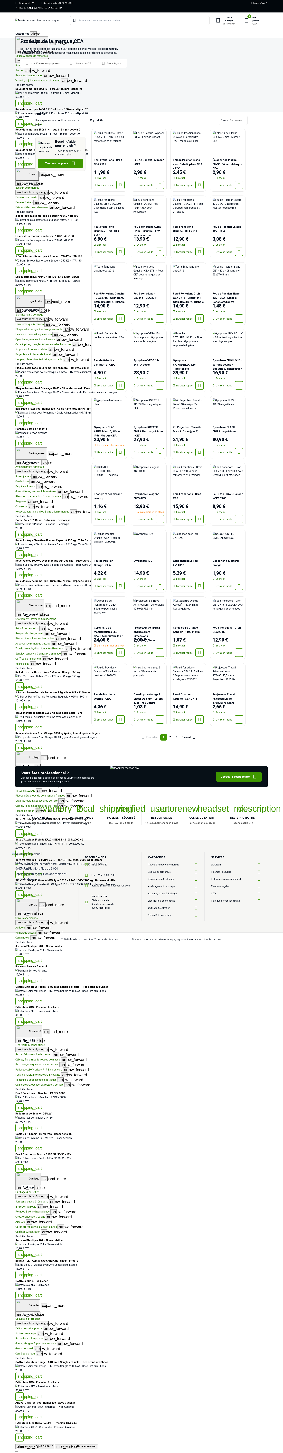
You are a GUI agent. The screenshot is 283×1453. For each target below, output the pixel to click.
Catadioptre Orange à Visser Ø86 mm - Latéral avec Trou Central (148, 698)
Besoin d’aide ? (258, 3)
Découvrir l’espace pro (239, 776)
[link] (141, 93)
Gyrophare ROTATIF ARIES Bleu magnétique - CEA (148, 431)
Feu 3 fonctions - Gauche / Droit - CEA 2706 (106, 231)
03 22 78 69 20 (99, 864)
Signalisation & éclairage (29, 314)
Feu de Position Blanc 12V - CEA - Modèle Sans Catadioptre (226, 298)
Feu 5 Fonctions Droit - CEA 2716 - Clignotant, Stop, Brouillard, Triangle (188, 298)
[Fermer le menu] (16, 1451)
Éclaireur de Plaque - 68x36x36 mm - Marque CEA (227, 164)
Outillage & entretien (27, 1192)
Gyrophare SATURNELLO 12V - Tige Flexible (185, 364)
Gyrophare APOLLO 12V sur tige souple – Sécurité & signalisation (227, 364)
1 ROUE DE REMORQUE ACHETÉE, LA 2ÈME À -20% (39, 8)
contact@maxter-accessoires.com (111, 885)
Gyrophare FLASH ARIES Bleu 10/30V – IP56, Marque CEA (107, 431)
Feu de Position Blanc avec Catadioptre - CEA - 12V (187, 164)
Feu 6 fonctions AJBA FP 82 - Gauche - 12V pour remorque (147, 231)
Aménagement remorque (29, 466)
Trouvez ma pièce (60, 163)
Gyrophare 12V (142, 560)
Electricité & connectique (30, 1045)
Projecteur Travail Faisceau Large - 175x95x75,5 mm (224, 698)
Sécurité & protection (27, 1318)
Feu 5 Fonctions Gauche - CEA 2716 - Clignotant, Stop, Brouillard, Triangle (109, 298)
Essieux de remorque (27, 187)
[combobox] (139, 20)
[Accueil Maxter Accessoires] (37, 21)
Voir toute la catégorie (33, 192)
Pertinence (236, 120)
